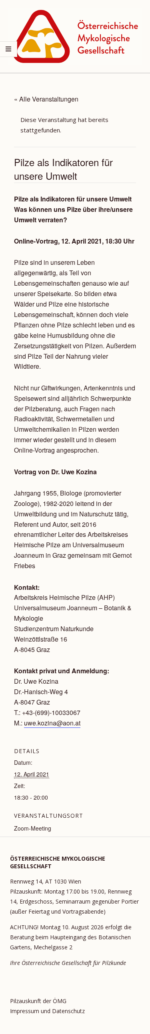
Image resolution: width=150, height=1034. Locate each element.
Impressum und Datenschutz (47, 1011)
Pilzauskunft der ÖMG (38, 1001)
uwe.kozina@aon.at (52, 722)
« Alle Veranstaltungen (46, 99)
